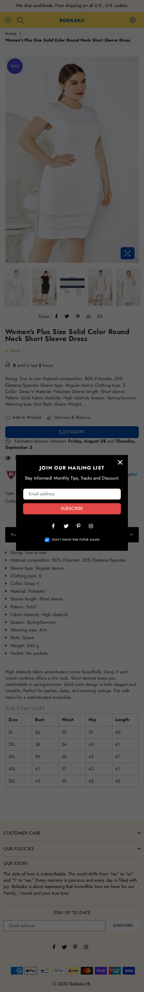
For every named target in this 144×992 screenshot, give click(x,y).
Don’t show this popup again (76, 540)
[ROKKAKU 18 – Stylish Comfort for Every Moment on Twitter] (65, 525)
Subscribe (72, 508)
